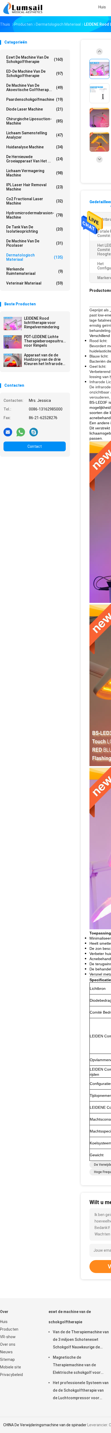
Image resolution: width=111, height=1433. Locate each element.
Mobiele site (10, 1367)
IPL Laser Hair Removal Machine (34, 187)
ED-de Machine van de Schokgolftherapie (34, 73)
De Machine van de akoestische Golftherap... (34, 87)
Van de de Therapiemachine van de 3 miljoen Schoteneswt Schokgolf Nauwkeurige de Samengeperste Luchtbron (81, 1340)
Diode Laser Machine (34, 109)
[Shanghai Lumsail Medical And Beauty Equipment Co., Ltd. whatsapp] (20, 431)
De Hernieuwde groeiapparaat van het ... (34, 159)
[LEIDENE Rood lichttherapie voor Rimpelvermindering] (13, 323)
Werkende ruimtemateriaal (34, 271)
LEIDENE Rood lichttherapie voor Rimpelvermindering (41, 322)
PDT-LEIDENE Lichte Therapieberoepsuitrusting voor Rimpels (45, 341)
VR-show (8, 1337)
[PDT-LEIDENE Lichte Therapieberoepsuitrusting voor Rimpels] (13, 342)
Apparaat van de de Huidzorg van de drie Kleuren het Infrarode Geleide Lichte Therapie (45, 359)
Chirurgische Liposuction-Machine (34, 121)
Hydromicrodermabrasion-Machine (34, 215)
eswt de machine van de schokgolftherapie (34, 59)
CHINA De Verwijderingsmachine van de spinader (44, 1425)
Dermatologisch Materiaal (34, 257)
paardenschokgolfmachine (34, 99)
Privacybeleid (11, 1374)
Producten (9, 1329)
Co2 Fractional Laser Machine (34, 201)
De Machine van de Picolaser (34, 243)
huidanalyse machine (34, 147)
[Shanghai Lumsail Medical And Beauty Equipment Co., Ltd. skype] (33, 431)
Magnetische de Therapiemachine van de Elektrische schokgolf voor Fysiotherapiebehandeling (77, 1365)
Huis (4, 1322)
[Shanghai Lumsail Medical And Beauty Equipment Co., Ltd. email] (8, 431)
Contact (34, 446)
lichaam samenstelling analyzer (34, 135)
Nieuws (6, 1352)
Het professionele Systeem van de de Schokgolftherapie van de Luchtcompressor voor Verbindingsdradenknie (81, 1391)
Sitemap (7, 1359)
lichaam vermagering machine (34, 173)
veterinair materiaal (34, 283)
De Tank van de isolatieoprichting (34, 229)
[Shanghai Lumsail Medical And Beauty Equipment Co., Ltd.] (23, 8)
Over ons (7, 1344)
